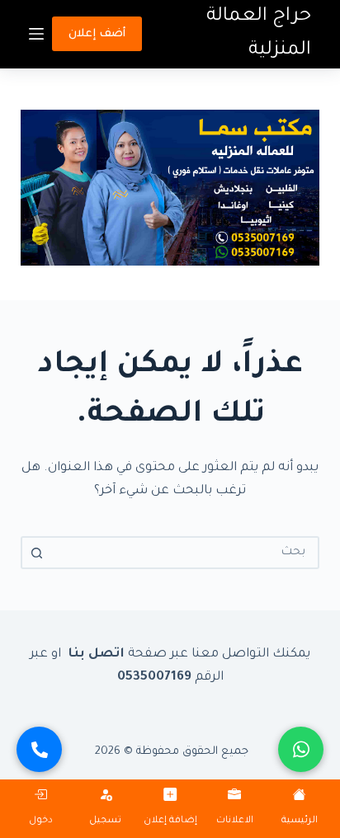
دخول (41, 821)
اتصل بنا (94, 654)
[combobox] (185, 552)
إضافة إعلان (170, 821)
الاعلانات (234, 821)
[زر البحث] (37, 552)
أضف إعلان (96, 34)
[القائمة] (36, 33)
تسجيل (105, 821)
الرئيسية (299, 821)
